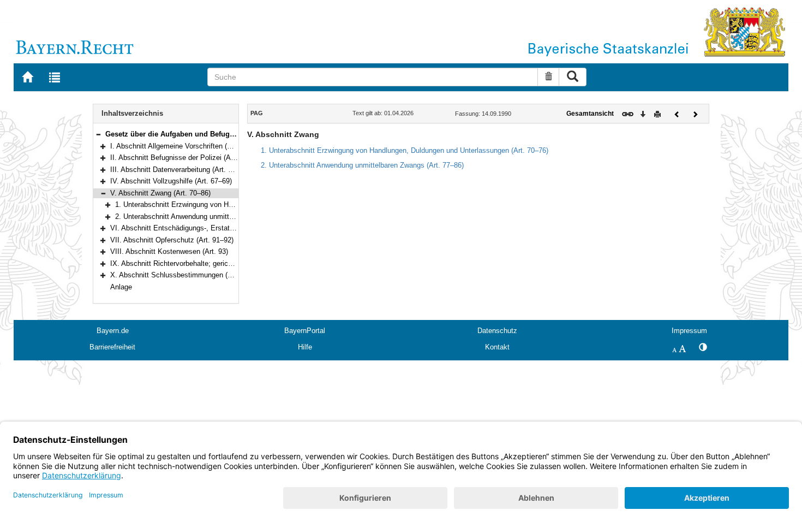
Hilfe (305, 347)
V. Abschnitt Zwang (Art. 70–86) (160, 193)
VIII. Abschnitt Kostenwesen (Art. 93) (169, 251)
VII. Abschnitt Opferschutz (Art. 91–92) (172, 240)
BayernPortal (304, 331)
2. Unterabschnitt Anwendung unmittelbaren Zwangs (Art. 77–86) (216, 216)
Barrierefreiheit (112, 347)
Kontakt (497, 347)
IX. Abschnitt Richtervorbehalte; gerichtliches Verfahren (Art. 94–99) (217, 263)
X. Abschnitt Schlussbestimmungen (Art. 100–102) (190, 275)
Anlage (121, 287)
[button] (98, 134)
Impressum (689, 331)
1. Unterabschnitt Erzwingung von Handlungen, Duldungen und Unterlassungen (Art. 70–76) (404, 150)
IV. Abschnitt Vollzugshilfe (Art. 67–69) (171, 181)
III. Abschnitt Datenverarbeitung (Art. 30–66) (179, 169)
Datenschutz (497, 331)
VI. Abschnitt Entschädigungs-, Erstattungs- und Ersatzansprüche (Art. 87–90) (234, 228)
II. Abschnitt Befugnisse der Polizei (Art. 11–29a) (187, 157)
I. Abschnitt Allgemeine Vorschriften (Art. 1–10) (184, 146)
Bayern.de (113, 331)
